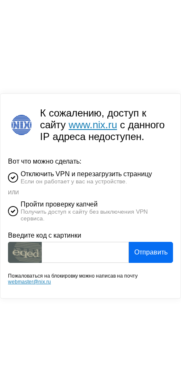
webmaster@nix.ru (29, 282)
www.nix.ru (93, 124)
